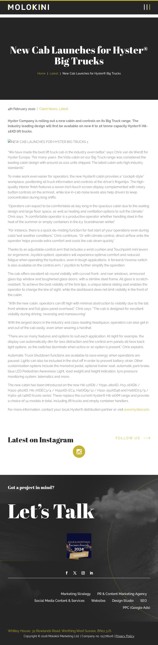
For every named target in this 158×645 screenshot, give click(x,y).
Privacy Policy (124, 636)
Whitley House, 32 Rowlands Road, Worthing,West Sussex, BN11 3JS (59, 631)
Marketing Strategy (76, 594)
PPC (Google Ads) (136, 608)
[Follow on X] (75, 573)
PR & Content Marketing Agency (122, 594)
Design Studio (123, 601)
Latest (54, 73)
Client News (48, 109)
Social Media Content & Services (59, 601)
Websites (98, 601)
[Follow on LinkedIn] (91, 573)
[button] (147, 7)
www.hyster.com (136, 409)
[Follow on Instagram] (83, 573)
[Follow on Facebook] (66, 573)
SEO (143, 601)
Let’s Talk (51, 510)
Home (41, 73)
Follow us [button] (128, 438)
